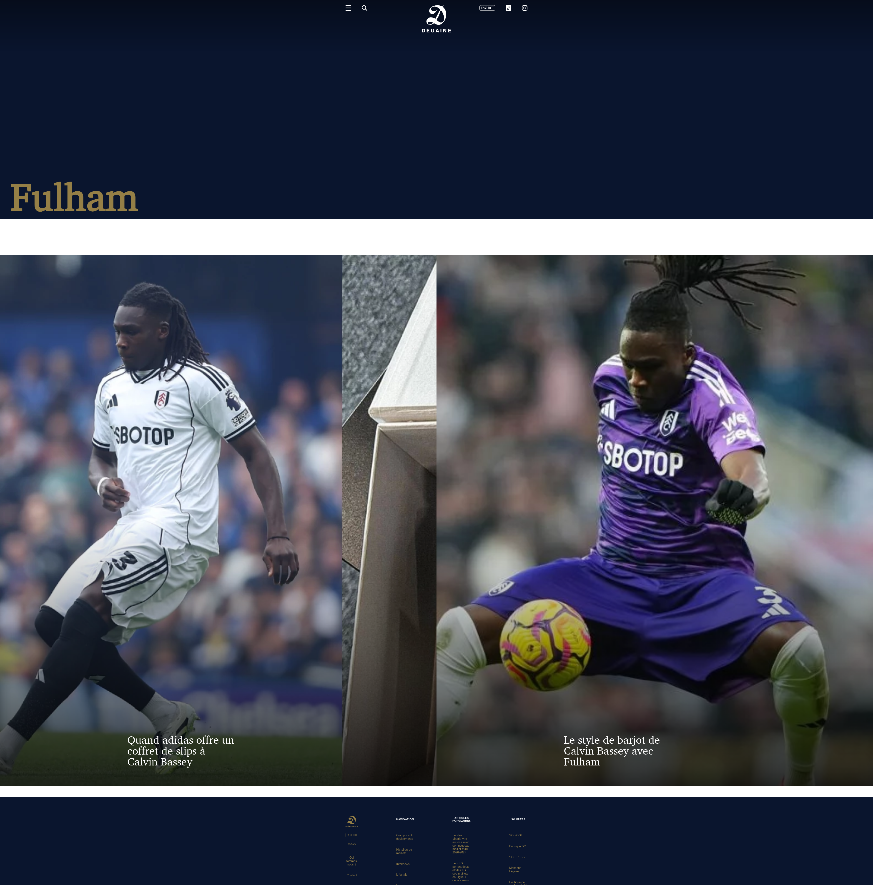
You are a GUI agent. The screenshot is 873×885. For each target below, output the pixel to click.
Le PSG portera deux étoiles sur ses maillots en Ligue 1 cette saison (460, 872)
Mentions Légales (515, 869)
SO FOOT (516, 835)
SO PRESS (517, 857)
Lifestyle (401, 874)
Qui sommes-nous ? (352, 861)
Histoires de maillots (404, 851)
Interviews (403, 864)
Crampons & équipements (404, 837)
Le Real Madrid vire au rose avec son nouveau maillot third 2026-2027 (460, 844)
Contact (352, 875)
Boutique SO (517, 846)
